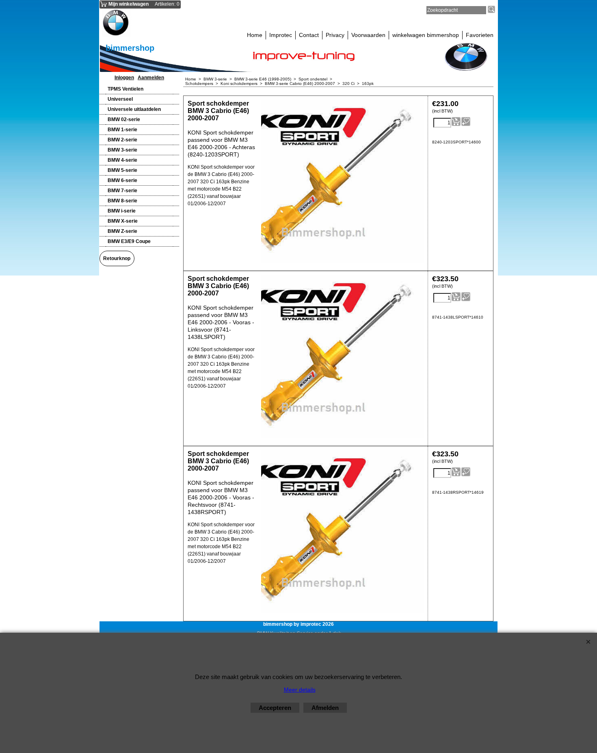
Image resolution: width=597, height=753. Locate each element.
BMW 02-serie (124, 119)
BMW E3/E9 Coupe (129, 241)
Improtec (280, 35)
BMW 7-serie (122, 190)
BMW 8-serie (122, 201)
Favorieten (479, 35)
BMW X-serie (123, 221)
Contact (309, 35)
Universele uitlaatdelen (134, 109)
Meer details (300, 689)
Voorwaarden (368, 35)
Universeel (120, 99)
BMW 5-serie (122, 170)
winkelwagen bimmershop (425, 35)
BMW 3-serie (122, 150)
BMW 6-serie (122, 180)
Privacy (335, 35)
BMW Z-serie (122, 231)
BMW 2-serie (122, 140)
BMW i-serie (122, 211)
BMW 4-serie (122, 160)
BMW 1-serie (122, 129)
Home (254, 35)
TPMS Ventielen (125, 89)
